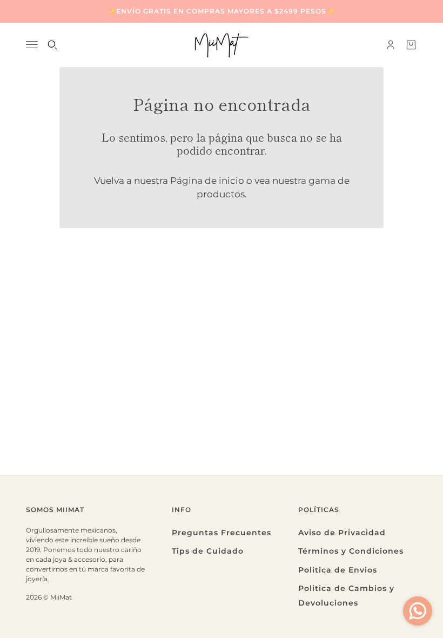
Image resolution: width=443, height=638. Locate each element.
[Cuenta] (391, 45)
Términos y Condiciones (351, 551)
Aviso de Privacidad (342, 532)
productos (221, 194)
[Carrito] (411, 45)
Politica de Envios (337, 570)
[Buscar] (52, 45)
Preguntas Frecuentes (221, 532)
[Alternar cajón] (32, 44)
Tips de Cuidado (208, 551)
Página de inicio (207, 180)
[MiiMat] (221, 44)
